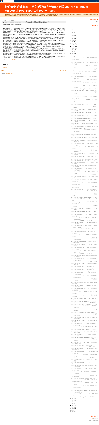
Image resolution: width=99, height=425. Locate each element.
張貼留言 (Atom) (10, 73)
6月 (73, 398)
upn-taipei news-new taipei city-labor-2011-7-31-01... (84, 75)
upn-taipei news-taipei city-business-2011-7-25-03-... (84, 301)
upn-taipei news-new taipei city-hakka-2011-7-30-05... (84, 114)
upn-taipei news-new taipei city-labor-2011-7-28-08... (84, 189)
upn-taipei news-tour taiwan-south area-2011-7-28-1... (84, 159)
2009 (71, 410)
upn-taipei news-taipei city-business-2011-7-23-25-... (84, 337)
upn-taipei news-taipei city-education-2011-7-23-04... (84, 397)
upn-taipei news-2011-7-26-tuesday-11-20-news (83, 220)
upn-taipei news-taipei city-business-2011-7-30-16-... (84, 89)
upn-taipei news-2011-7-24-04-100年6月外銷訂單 (83, 312)
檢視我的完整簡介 (93, 420)
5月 (73, 400)
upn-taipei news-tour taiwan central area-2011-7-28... (84, 175)
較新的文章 (3, 70)
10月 (73, 48)
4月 (73, 402)
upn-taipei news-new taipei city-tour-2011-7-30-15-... (84, 90)
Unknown (95, 418)
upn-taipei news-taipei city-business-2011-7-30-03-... (84, 118)
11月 (73, 46)
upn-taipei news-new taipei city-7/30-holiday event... (84, 268)
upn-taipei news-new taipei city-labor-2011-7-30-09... (84, 104)
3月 (73, 403)
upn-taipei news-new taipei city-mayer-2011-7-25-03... (84, 271)
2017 (71, 34)
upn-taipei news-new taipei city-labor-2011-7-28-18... (84, 160)
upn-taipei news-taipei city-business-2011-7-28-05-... (84, 197)
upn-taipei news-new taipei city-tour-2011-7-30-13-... (84, 95)
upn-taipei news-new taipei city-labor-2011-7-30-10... (84, 103)
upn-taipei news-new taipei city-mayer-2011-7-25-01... (84, 304)
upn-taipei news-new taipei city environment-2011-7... (84, 213)
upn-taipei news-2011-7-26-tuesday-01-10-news (83, 253)
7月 (73, 53)
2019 (71, 31)
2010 (71, 408)
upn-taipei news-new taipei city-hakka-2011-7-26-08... (84, 261)
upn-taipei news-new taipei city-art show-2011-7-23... (84, 345)
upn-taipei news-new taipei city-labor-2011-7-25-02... (84, 302)
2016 (71, 35)
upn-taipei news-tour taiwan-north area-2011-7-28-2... (84, 133)
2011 (71, 43)
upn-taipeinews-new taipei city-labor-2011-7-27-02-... (84, 211)
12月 (73, 44)
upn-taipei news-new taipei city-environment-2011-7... (84, 266)
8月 (73, 51)
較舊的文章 (63, 70)
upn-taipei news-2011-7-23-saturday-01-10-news (83, 378)
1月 (73, 407)
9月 (73, 49)
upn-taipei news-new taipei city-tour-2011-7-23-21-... (84, 346)
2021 (71, 28)
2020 (71, 29)
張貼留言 (5, 67)
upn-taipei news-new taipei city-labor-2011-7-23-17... (84, 357)
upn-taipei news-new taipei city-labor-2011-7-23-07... (84, 389)
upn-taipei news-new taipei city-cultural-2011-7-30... (84, 112)
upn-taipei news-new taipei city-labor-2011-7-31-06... (84, 61)
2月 (73, 405)
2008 (71, 411)
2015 (71, 37)
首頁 (33, 70)
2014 (71, 38)
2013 (71, 40)
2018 (71, 32)
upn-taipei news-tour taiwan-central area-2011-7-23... (84, 329)
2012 (71, 41)
